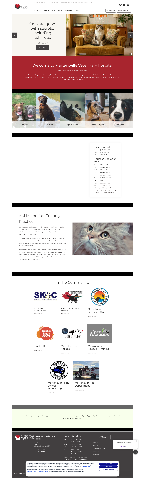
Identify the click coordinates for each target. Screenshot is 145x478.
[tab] (97, 161)
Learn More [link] (38, 313)
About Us (37, 10)
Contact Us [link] (80, 10)
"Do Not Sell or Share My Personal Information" (37, 471)
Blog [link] (128, 2)
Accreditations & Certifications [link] (32, 264)
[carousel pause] (130, 54)
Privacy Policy (86, 466)
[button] (135, 452)
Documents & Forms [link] (99, 448)
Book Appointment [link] (124, 10)
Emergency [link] (69, 10)
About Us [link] (95, 442)
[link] (21, 6)
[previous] (14, 35)
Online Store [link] (110, 10)
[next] (130, 35)
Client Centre (57, 10)
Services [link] (46, 10)
